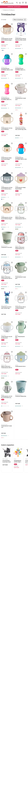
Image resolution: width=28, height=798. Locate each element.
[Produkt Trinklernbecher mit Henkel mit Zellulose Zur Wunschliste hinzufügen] (11, 24)
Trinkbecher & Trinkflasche (9, 10)
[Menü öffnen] (2, 3)
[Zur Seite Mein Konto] (20, 3)
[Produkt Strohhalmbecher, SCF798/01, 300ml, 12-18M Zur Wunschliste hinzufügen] (25, 54)
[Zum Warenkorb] (26, 3)
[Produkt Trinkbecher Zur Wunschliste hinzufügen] (11, 232)
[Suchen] (17, 3)
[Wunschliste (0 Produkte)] (23, 3)
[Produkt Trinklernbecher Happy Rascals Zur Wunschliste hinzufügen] (11, 143)
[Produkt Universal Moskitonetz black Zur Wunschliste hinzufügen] (9, 449)
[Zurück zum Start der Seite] (25, 787)
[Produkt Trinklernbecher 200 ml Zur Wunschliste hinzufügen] (25, 292)
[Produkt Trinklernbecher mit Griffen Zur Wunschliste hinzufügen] (11, 322)
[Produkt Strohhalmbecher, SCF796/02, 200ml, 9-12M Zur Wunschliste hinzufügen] (11, 54)
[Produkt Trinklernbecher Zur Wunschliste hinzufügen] (25, 351)
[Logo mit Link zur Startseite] (8, 2)
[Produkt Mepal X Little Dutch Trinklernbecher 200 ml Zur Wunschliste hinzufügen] (25, 203)
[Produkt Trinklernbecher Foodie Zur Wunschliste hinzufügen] (25, 83)
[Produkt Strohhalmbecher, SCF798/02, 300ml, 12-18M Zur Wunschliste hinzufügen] (11, 83)
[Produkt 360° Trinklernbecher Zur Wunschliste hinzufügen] (25, 322)
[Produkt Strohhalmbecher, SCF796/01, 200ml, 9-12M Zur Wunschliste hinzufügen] (25, 143)
